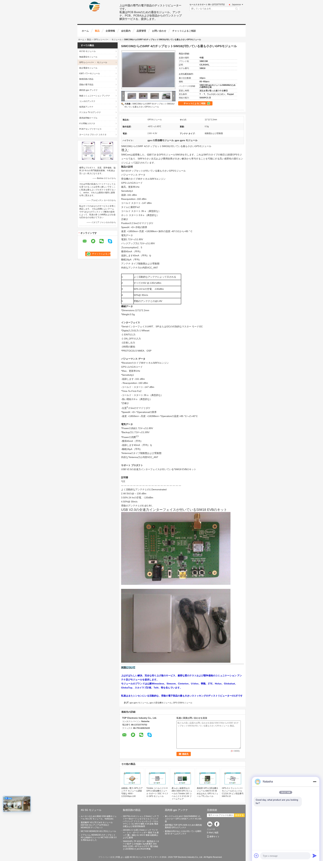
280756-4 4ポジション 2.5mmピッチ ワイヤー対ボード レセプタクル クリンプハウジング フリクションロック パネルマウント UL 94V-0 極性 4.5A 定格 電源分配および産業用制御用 (141, 821)
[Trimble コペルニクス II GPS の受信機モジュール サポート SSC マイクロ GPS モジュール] (157, 778)
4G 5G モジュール (87, 51)
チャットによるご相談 (184, 30)
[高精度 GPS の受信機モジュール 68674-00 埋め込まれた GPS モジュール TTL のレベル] (208, 778)
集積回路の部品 (86, 79)
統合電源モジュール (88, 68)
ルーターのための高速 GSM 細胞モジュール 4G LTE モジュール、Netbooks (99, 817)
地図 (216, 832)
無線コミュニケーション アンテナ (94, 96)
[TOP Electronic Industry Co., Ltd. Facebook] (217, 824)
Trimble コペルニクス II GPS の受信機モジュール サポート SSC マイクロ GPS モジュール (157, 792)
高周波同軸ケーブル (88, 118)
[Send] (314, 855)
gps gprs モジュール (139, 703)
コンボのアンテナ (87, 101)
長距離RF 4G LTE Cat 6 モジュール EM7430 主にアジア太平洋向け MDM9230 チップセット (97, 825)
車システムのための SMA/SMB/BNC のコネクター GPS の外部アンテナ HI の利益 (183, 818)
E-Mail (210, 832)
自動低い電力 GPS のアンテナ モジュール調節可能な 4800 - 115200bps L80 (132, 792)
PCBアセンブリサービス (90, 129)
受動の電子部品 (86, 84)
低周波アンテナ (86, 107)
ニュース (211, 829)
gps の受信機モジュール (161, 703)
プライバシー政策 (106, 857)
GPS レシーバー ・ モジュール (108, 39)
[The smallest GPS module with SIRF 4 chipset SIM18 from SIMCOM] (148, 69)
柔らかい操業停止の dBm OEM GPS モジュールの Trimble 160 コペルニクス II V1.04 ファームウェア (182, 793)
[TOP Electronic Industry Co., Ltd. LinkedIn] (210, 824)
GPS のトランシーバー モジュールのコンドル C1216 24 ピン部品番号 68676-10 (233, 792)
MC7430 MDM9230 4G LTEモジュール (98, 831)
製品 (97, 30)
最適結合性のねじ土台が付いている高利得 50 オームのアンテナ (183, 832)
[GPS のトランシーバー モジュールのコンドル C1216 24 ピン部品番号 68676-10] (233, 778)
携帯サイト (214, 836)
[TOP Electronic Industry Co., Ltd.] (95, 6)
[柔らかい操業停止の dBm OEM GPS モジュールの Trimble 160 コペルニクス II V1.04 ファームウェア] (182, 778)
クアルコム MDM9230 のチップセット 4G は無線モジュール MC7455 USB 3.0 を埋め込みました (99, 837)
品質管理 (141, 30)
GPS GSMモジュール (182, 703)
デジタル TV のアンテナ (90, 112)
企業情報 (110, 30)
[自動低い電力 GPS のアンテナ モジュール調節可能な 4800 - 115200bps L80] (132, 778)
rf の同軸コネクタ (87, 123)
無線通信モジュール (88, 57)
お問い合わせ (159, 30)
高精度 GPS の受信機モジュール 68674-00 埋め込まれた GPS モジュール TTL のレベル (207, 792)
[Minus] (315, 782)
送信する (239, 815)
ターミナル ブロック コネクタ (92, 134)
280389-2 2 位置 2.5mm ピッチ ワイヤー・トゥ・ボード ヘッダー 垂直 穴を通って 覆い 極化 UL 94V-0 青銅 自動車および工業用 (141, 834)
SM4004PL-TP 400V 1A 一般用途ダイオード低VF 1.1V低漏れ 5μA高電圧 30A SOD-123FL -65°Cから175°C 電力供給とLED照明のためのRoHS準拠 (141, 845)
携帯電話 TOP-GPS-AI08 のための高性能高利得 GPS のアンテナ (183, 826)
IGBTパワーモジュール (89, 73)
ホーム (85, 30)
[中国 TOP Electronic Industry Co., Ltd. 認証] (88, 150)
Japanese (236, 4)
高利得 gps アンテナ (88, 90)
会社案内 (126, 30)
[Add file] (256, 855)
